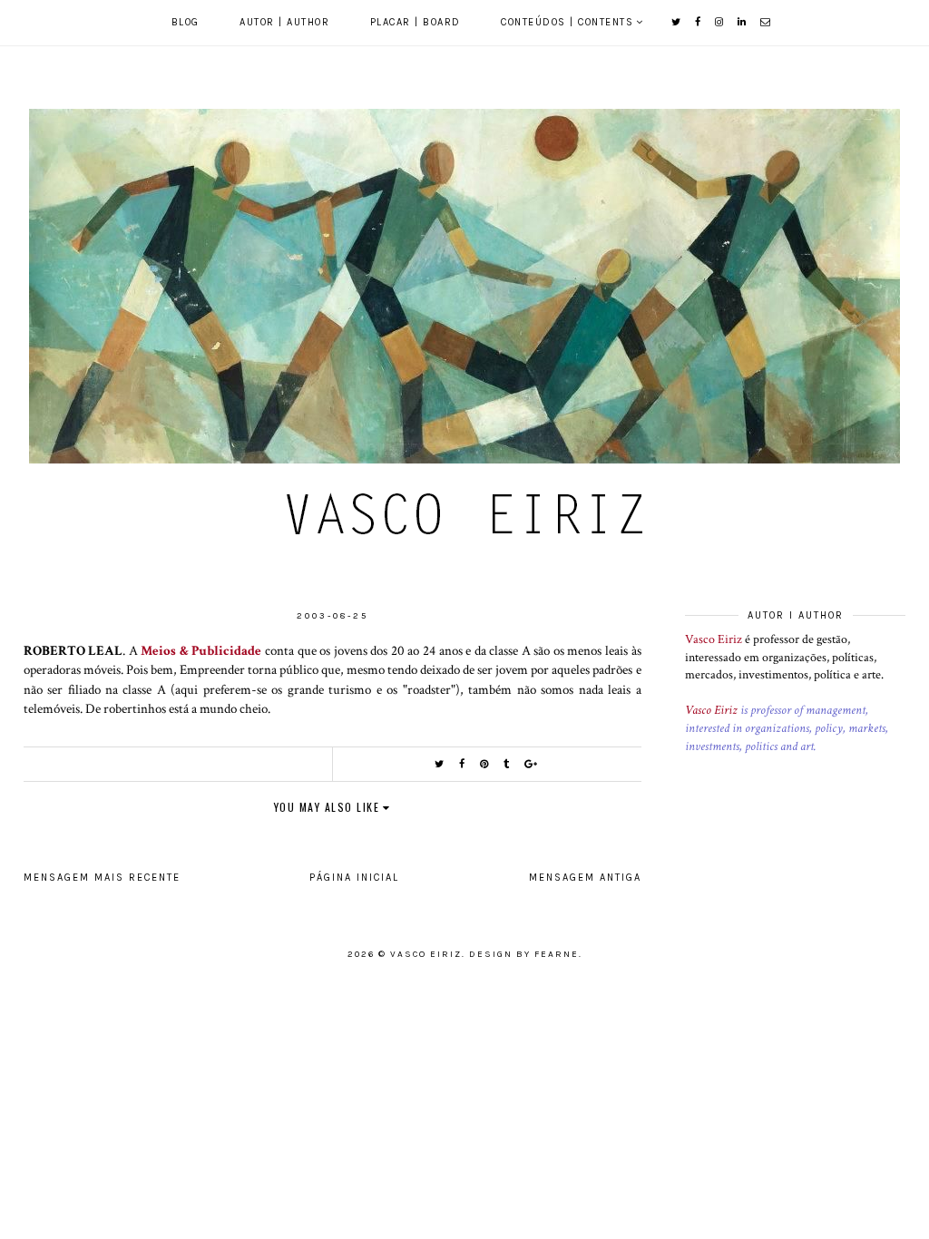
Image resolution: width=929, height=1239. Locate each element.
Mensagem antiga (585, 877)
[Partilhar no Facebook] (462, 764)
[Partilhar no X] (440, 764)
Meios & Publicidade (201, 650)
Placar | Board (415, 22)
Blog (185, 22)
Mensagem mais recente (102, 877)
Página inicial (354, 877)
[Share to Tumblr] (507, 764)
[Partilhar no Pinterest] (485, 764)
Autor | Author (284, 22)
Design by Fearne (524, 954)
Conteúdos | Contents (567, 22)
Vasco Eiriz (713, 639)
